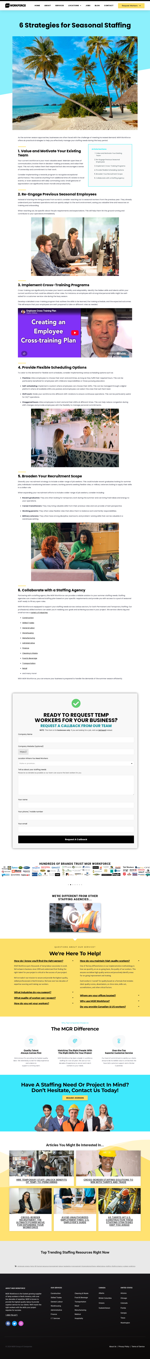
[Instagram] (20, 1323)
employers (21, 1266)
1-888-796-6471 (11, 1315)
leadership (67, 1266)
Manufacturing (28, 638)
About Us (112, 1347)
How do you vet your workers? (31, 1003)
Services (59, 5)
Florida (123, 1308)
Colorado (124, 1303)
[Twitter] (14, 1323)
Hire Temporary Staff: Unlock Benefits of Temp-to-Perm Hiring (41, 1181)
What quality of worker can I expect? (35, 998)
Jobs (88, 5)
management (76, 1266)
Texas (123, 1318)
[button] (68, 884)
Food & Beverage (29, 658)
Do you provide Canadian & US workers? (103, 1006)
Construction (28, 617)
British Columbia (105, 1298)
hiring (32, 1266)
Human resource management (47, 1266)
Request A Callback (76, 839)
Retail (24, 668)
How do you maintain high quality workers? (105, 960)
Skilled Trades (28, 623)
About (47, 5)
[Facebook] (8, 1323)
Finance (25, 648)
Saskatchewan (104, 1308)
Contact (108, 5)
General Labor (28, 628)
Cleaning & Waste (30, 653)
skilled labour (101, 1266)
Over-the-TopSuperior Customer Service (119, 1051)
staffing (108, 1266)
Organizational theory (88, 1266)
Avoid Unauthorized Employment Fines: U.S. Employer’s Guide (75, 1220)
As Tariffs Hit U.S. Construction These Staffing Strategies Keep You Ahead (119, 1221)
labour (61, 1266)
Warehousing (28, 633)
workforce (132, 1266)
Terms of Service (138, 1347)
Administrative (28, 643)
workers (125, 1266)
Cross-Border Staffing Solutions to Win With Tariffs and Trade (108, 1181)
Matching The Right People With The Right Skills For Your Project (75, 1051)
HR (35, 1266)
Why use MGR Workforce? (95, 1001)
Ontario (101, 1303)
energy (27, 1266)
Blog (97, 5)
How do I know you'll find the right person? (38, 960)
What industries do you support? (32, 992)
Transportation (28, 663)
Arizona (124, 1293)
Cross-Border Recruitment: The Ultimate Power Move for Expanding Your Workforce (30, 1222)
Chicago (124, 1298)
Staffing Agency (117, 1266)
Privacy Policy (123, 1347)
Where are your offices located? (98, 995)
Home (37, 5)
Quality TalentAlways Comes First (31, 1051)
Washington (125, 1323)
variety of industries (39, 612)
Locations (73, 5)
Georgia (124, 1313)
